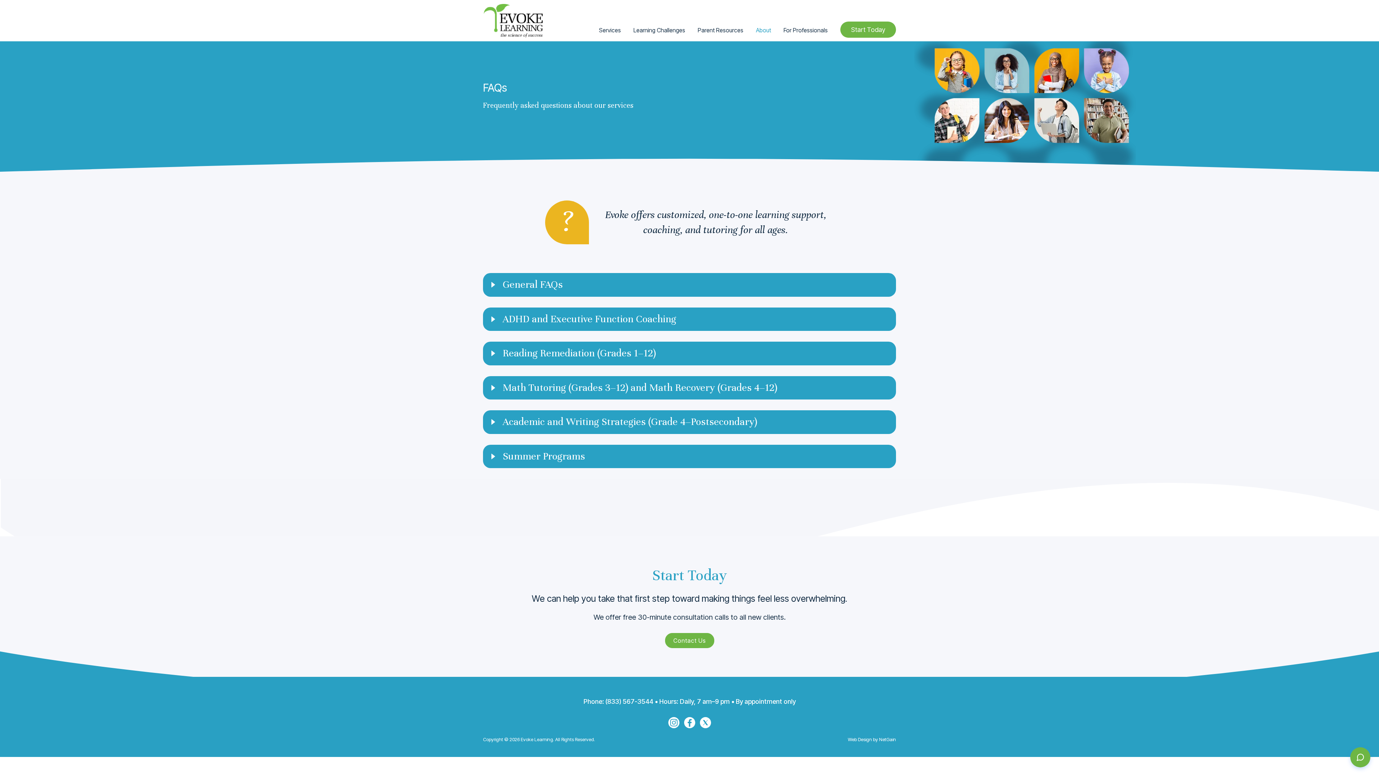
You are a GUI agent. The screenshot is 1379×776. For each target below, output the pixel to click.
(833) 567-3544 (629, 701)
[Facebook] (689, 722)
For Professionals (806, 30)
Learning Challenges (659, 30)
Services (610, 30)
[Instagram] (673, 722)
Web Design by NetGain (872, 739)
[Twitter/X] (705, 722)
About (763, 30)
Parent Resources (720, 30)
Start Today (868, 29)
